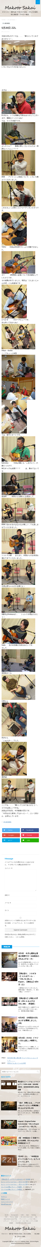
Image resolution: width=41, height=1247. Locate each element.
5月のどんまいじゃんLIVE (16, 1063)
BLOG (6, 1215)
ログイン (4, 1196)
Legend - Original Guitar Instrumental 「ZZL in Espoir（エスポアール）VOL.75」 (28, 1123)
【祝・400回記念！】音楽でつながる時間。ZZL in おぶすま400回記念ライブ (28, 1140)
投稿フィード (5, 1199)
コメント (9, 868)
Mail (27, 1215)
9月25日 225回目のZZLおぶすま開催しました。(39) (28, 1020)
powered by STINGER (23, 1243)
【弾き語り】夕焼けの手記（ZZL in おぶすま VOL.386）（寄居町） (28, 1001)
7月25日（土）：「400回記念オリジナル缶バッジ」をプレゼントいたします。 (29, 1159)
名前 (7, 895)
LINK (22, 1215)
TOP (6, 1217)
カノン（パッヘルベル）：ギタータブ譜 (14, 1182)
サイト (7, 910)
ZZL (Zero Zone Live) (26, 1217)
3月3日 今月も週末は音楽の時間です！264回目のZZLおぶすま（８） (28, 956)
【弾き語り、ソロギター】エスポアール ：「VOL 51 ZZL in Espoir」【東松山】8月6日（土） (28, 979)
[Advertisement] (20, 78)
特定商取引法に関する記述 (23, 1223)
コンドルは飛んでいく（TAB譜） (12, 1187)
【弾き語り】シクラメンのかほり (12, 1179)
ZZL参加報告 (7, 822)
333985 (27, 1179)
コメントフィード (7, 1202)
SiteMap (33, 1215)
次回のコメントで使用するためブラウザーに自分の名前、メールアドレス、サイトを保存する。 (20, 923)
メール (8, 903)
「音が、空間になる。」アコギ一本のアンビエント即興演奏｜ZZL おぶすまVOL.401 (29, 1105)
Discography (14, 1215)
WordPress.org (6, 1204)
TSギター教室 (14, 1217)
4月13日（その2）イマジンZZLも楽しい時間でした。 (28, 1040)
